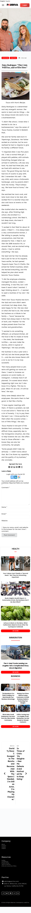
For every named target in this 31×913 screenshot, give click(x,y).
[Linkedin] (14, 467)
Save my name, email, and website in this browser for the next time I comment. (15, 529)
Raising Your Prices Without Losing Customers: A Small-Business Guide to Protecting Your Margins (23, 698)
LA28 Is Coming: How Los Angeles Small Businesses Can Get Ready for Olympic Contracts (23, 718)
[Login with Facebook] (12, 477)
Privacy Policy (5, 862)
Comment (6, 487)
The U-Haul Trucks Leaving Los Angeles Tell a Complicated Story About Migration (15, 665)
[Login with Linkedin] (15, 477)
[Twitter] (12, 467)
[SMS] (19, 467)
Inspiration (13, 58)
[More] (22, 467)
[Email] (17, 467)
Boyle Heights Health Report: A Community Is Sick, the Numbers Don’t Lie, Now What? (15, 600)
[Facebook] (9, 467)
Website (4, 520)
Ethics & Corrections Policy (9, 866)
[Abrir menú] (3, 5)
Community (5, 58)
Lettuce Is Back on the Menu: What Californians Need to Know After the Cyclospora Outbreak (15, 625)
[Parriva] (12, 5)
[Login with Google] (18, 477)
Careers (4, 846)
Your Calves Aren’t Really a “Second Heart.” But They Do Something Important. (15, 575)
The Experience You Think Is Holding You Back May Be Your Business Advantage (8, 696)
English (2, 1)
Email (4, 514)
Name (4, 507)
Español (8, 1)
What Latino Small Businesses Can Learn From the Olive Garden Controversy (8, 717)
